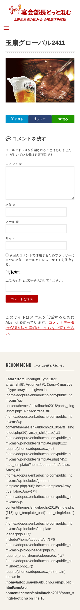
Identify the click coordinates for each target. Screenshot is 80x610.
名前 (11, 205)
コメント (14, 164)
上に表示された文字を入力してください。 (35, 280)
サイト (10, 238)
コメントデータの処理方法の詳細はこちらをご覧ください (40, 328)
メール (12, 221)
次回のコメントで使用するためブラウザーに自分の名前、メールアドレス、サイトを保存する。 (40, 260)
